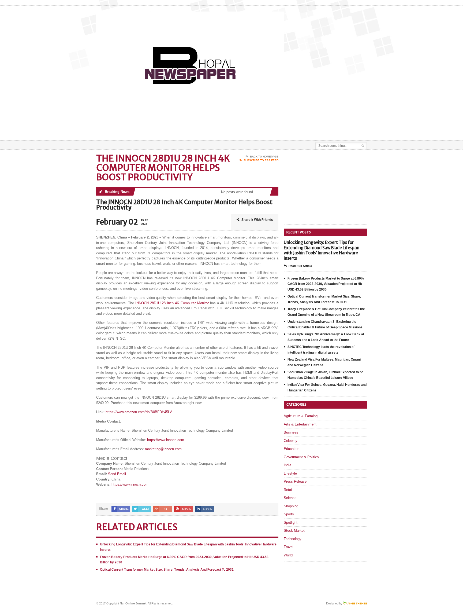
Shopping (291, 506)
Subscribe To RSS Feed (261, 160)
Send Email (117, 474)
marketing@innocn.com (163, 449)
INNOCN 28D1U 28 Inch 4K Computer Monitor (171, 303)
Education (291, 449)
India (287, 465)
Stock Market (294, 531)
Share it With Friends (257, 220)
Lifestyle (290, 473)
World (288, 555)
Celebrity (290, 441)
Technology (292, 539)
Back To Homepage (264, 156)
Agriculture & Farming (301, 416)
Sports (289, 514)
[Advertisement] (304, 127)
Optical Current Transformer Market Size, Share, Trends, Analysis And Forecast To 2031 (167, 569)
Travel (288, 547)
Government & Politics (301, 457)
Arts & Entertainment (300, 424)
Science (290, 498)
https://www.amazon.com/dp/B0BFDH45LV (139, 412)
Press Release (295, 481)
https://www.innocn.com (165, 440)
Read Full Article (300, 265)
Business (291, 432)
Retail (288, 490)
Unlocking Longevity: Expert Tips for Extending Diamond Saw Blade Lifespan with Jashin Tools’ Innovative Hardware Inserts (321, 250)
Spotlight (290, 522)
